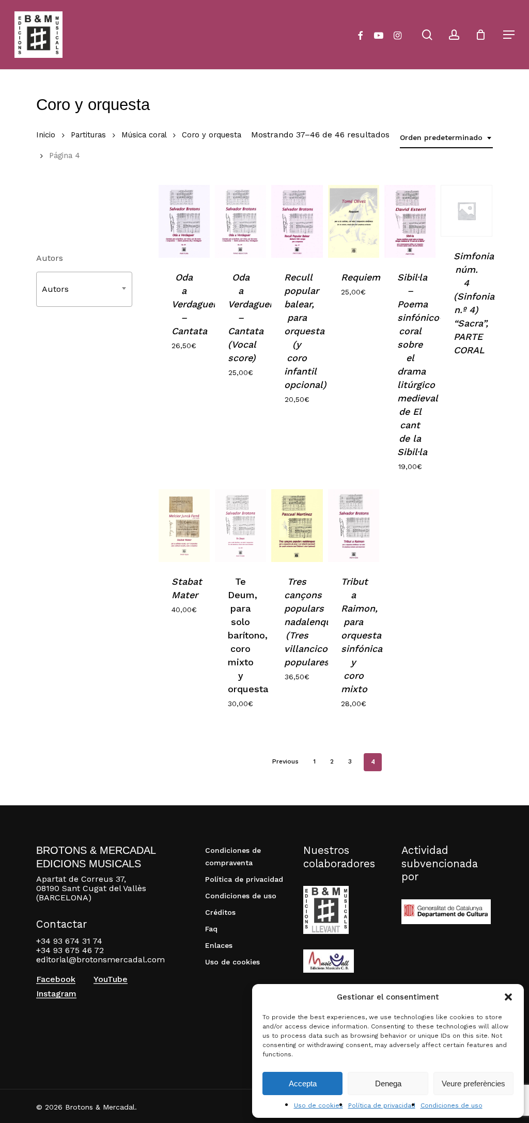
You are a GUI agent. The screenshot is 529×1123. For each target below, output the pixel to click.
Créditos (220, 912)
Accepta (303, 1083)
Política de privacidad (381, 1105)
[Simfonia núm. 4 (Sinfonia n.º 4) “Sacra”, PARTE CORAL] (466, 210)
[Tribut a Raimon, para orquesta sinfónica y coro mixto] (353, 525)
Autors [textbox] (55, 289)
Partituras (88, 134)
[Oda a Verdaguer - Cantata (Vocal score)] (240, 221)
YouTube (111, 979)
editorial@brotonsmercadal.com (100, 959)
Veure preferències (473, 1083)
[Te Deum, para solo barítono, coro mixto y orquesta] (240, 525)
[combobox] (446, 137)
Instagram (56, 994)
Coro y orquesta (211, 134)
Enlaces (218, 945)
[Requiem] (353, 221)
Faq (211, 929)
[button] (508, 997)
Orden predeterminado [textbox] (441, 137)
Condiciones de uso (452, 1105)
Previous (285, 761)
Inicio (45, 134)
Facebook (55, 979)
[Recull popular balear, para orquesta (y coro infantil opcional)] (296, 221)
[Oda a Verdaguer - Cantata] (184, 221)
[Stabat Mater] (184, 525)
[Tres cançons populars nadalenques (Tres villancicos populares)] (296, 525)
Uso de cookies (318, 1105)
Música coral (143, 134)
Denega (388, 1083)
